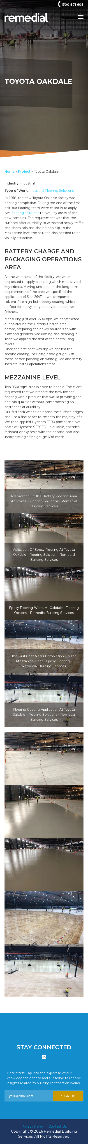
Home (10, 171)
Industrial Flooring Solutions (51, 191)
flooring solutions (25, 213)
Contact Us (58, 1126)
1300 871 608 (72, 4)
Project (24, 171)
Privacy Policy (32, 1126)
